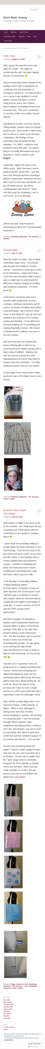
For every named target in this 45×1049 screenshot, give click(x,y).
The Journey (33, 237)
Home (6, 32)
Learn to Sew (8, 41)
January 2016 (8, 1007)
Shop (34, 36)
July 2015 (6, 1011)
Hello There (9, 56)
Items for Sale (24, 32)
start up (6, 988)
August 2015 (7, 1009)
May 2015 (6, 1016)
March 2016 (7, 1002)
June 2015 (6, 1013)
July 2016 (6, 1000)
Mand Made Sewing (15, 17)
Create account (9, 1027)
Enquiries (21, 36)
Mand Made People (10, 36)
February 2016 (8, 1004)
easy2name (19, 777)
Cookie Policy (8, 1040)
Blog (29, 36)
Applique (33, 986)
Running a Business (19, 237)
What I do (13, 32)
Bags (13, 984)
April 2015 (6, 1018)
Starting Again (10, 250)
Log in (5, 1029)
